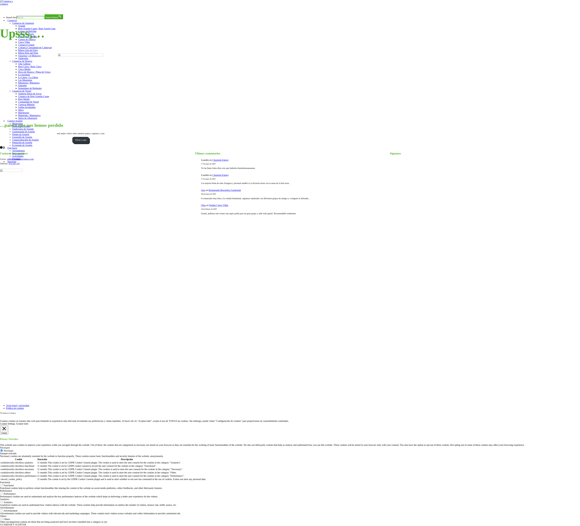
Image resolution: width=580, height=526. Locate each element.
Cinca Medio (24, 69)
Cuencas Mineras (26, 104)
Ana (203, 190)
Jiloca (21, 110)
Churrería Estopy (220, 160)
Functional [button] (5, 482)
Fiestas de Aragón (20, 134)
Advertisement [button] (7, 507)
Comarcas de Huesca (22, 61)
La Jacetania (24, 74)
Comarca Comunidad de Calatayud (35, 47)
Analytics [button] (4, 499)
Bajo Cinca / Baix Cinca (29, 66)
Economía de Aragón (22, 145)
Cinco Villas (24, 42)
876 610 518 (14, 164)
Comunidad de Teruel (28, 102)
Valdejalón (23, 58)
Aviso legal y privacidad (17, 405)
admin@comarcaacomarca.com (20, 159)
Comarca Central (26, 45)
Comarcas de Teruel (21, 91)
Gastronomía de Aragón (23, 131)
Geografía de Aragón (22, 137)
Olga (203, 205)
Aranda (21, 26)
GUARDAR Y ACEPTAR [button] (13, 524)
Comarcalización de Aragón (25, 140)
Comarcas (12, 20)
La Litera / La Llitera (28, 77)
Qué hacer (12, 148)
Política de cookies (15, 408)
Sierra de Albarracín (27, 118)
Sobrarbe (22, 85)
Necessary (8, 450)
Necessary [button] (5, 447)
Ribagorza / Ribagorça (29, 83)
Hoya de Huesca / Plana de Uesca (34, 72)
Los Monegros (25, 80)
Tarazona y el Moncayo (29, 55)
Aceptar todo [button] (22, 423)
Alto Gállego (24, 64)
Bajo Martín (24, 99)
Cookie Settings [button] (7, 423)
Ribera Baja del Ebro (28, 53)
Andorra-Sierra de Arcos (30, 93)
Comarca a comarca (16, 10)
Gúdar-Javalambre (27, 107)
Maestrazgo (23, 112)
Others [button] (3, 516)
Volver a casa (80, 140)
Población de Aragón (22, 142)
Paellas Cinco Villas (218, 205)
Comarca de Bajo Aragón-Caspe (33, 96)
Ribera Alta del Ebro (28, 50)
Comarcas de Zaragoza (23, 23)
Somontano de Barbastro (30, 88)
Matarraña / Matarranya (29, 115)
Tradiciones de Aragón (23, 129)
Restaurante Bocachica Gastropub (225, 190)
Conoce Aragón (15, 121)
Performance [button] (6, 491)
